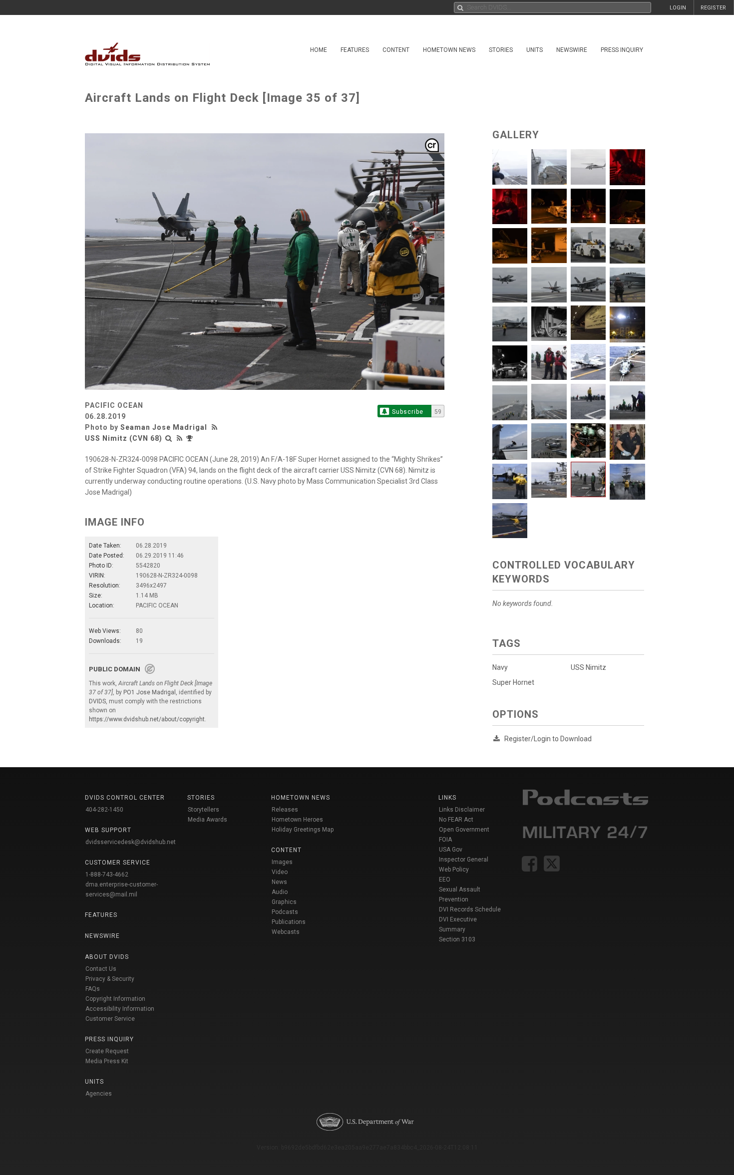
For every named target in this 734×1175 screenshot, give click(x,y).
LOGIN (678, 7)
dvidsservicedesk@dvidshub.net (130, 842)
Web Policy (454, 869)
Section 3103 (457, 939)
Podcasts (285, 911)
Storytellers (203, 809)
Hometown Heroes (297, 819)
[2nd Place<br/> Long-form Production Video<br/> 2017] (190, 438)
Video (280, 872)
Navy (500, 667)
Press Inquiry (622, 49)
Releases (285, 809)
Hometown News (449, 49)
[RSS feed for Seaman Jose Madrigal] (215, 427)
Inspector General (463, 859)
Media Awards (207, 819)
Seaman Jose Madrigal (163, 427)
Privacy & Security (109, 978)
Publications (289, 921)
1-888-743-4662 (106, 874)
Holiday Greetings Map (303, 829)
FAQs (92, 988)
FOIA (445, 839)
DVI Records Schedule (470, 909)
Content (395, 49)
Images (282, 862)
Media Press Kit (106, 1061)
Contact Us (100, 968)
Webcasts (286, 931)
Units (534, 49)
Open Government (464, 829)
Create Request (107, 1051)
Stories (501, 49)
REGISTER (713, 7)
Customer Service (110, 1018)
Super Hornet (513, 682)
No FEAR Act (456, 819)
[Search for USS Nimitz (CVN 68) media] (168, 438)
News (279, 882)
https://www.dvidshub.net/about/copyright (147, 719)
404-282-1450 (104, 809)
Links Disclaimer (462, 809)
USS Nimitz (588, 667)
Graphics (284, 901)
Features (355, 49)
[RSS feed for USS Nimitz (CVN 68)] (179, 438)
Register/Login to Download (548, 739)
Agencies (98, 1093)
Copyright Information (115, 998)
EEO (444, 879)
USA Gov (450, 849)
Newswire (571, 49)
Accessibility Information (119, 1008)
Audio (280, 891)
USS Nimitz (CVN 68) (123, 438)
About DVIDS (107, 956)
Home (318, 49)
